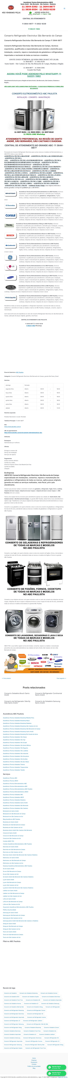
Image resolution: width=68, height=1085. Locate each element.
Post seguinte (61, 678)
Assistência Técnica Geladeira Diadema (14, 800)
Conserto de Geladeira (10, 993)
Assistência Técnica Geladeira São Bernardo (15, 805)
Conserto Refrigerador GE (51, 1038)
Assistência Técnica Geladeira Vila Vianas (15, 737)
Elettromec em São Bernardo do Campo (14, 860)
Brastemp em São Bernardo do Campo (14, 824)
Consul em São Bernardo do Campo (13, 835)
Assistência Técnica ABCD (10, 781)
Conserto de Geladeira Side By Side (14, 1007)
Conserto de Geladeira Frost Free (13, 1000)
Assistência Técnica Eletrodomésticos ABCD (15, 791)
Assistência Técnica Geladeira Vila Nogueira (15, 748)
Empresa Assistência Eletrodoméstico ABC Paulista (17, 866)
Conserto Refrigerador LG (52, 1041)
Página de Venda (62, 1077)
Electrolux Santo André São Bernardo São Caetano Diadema (20, 855)
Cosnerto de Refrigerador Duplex (13, 1048)
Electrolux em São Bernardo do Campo (14, 849)
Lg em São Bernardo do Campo (12, 882)
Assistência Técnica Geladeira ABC (13, 794)
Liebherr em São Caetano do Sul (12, 896)
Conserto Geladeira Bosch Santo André (16, 694)
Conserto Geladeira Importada (12, 1034)
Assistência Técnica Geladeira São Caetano (15, 808)
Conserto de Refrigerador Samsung (14, 1024)
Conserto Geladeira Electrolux (12, 1031)
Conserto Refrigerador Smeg (55, 1044)
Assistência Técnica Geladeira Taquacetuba (15, 767)
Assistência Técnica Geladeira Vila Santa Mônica (17, 745)
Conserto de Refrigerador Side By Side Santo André (17, 702)
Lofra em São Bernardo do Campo (12, 901)
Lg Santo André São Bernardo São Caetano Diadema (18, 888)
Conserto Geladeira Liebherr (47, 1034)
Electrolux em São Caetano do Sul (12, 852)
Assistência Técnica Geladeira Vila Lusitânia (15, 750)
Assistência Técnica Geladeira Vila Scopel (15, 742)
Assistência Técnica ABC (10, 778)
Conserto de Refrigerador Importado (14, 1017)
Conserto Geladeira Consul (51, 1027)
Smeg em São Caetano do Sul (11, 929)
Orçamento (34, 1062)
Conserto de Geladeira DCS (11, 996)
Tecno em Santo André (9, 931)
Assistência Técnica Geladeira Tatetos (14, 764)
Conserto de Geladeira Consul (49, 993)
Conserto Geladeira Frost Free (32, 1031)
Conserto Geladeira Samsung (12, 1038)
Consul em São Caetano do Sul (12, 838)
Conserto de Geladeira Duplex (30, 996)
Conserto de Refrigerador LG (12, 1020)
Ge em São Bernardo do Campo (12, 871)
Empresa (34, 1060)
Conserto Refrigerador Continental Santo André (48, 694)
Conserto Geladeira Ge (49, 1031)
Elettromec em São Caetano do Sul (13, 863)
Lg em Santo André (8, 879)
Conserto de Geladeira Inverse (12, 1003)
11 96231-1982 (30, 325)
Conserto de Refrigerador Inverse (36, 1017)
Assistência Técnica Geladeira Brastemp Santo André (18, 731)
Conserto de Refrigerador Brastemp (14, 1010)
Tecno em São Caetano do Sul (11, 937)
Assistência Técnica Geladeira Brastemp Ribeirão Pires (18, 718)
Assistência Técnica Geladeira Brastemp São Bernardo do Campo (21, 729)
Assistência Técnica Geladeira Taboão (14, 770)
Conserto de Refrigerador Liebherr (32, 1020)
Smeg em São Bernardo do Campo (13, 926)
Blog (34, 1068)
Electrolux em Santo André (10, 846)
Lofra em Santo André (9, 899)
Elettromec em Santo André (11, 857)
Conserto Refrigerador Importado (13, 1041)
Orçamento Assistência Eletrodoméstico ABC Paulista (18, 907)
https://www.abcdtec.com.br (12, 426)
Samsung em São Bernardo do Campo (14, 915)
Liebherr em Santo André (10, 890)
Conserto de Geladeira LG (31, 1003)
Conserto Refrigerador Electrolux (32, 1038)
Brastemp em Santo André (10, 822)
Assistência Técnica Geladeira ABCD (13, 797)
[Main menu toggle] (64, 8)
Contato (34, 1064)
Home (34, 1058)
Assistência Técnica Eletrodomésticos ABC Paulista (17, 789)
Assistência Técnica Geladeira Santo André (15, 802)
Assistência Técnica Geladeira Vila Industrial (15, 753)
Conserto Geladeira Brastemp (33, 1027)
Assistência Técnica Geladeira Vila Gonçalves (16, 756)
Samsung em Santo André (10, 912)
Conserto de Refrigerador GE (35, 1013)
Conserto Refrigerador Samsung (13, 1044)
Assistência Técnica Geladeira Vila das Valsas (16, 761)
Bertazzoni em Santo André (11, 811)
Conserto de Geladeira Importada (52, 1000)
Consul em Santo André (9, 833)
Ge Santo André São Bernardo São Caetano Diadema (18, 877)
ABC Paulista (19, 372)
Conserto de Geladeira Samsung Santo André (47, 702)
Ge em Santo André (8, 868)
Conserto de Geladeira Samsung (50, 1003)
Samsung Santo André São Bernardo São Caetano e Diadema (20, 921)
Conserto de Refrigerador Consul (36, 1010)
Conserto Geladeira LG (30, 1034)
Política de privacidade (9, 910)
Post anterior (6, 678)
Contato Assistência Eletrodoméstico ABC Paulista (17, 844)
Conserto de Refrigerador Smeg (13, 1027)
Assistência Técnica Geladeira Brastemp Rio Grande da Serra (20, 734)
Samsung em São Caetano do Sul (12, 918)
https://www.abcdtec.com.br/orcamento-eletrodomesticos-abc (23, 432)
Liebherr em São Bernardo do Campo (13, 893)
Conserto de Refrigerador (53, 1007)
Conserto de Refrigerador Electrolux (14, 1013)
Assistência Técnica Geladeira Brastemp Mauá (16, 720)
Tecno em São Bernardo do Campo (13, 934)
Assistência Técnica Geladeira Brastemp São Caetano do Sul (20, 726)
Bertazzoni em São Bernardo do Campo (14, 813)
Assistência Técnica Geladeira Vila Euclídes (15, 759)
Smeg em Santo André (9, 923)
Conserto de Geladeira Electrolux (51, 996)
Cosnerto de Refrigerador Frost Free (35, 1048)
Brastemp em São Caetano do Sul (12, 827)
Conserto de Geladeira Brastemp (29, 993)
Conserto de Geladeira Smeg (35, 1007)
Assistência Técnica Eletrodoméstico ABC (15, 783)
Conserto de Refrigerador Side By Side (37, 1024)
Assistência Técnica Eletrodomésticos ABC (15, 786)
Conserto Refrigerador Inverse (33, 1041)
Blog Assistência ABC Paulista (11, 819)
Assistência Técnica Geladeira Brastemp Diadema (17, 723)
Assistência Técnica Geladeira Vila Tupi (14, 739)
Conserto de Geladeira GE (33, 1000)
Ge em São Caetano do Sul (10, 874)
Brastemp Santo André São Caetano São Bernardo (17, 830)
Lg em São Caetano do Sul (10, 885)
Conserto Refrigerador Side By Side (34, 1044)
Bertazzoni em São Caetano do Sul (13, 816)
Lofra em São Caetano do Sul (11, 904)
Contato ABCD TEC (8, 841)
